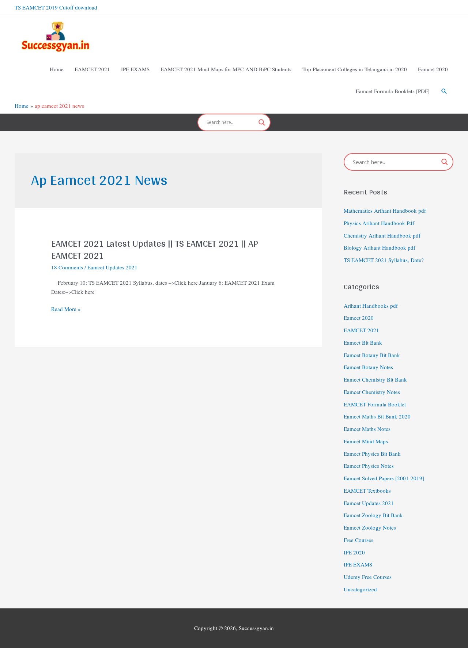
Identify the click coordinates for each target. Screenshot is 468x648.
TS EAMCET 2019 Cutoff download (56, 7)
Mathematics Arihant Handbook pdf (385, 210)
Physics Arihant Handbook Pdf (379, 223)
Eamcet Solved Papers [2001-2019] (384, 478)
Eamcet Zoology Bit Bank (373, 515)
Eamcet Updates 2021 (112, 267)
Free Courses (358, 539)
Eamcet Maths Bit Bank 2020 (377, 416)
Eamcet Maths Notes (367, 428)
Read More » (66, 309)
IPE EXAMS (358, 564)
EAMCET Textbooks (367, 490)
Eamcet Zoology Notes (370, 527)
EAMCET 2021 (361, 330)
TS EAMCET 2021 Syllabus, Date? (384, 260)
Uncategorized (360, 589)
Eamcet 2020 (359, 317)
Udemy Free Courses (368, 576)
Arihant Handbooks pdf (371, 305)
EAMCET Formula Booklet (375, 404)
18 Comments (67, 267)
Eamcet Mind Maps (366, 441)
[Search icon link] (444, 91)
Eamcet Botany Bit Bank (372, 355)
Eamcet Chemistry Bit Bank (375, 379)
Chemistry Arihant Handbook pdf (382, 235)
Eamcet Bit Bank (363, 342)
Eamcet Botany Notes (368, 367)
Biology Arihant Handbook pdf (379, 247)
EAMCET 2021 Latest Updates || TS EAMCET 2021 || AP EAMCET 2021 (154, 249)
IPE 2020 (354, 552)
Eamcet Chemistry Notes (372, 391)
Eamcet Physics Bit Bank (372, 453)
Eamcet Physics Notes (369, 465)
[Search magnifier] (262, 122)
